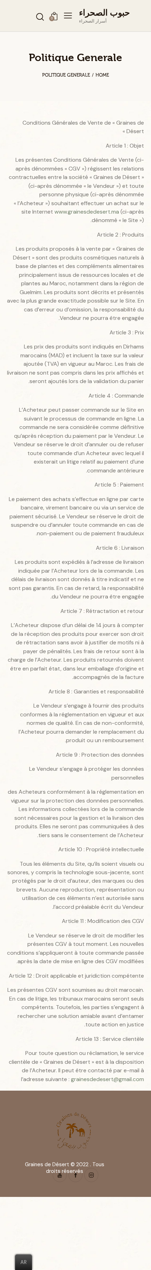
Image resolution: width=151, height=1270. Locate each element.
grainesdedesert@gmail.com (107, 1079)
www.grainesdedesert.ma (86, 211)
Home (102, 75)
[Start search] (40, 17)
